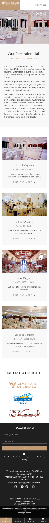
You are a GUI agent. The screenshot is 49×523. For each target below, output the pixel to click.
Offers (43, 522)
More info (21, 514)
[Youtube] (33, 487)
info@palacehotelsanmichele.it (27, 482)
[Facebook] (32, 14)
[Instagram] (36, 14)
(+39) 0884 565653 (20, 477)
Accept (28, 514)
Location (30, 522)
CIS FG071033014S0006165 (24, 504)
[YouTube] (45, 14)
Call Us (18, 522)
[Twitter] (40, 14)
